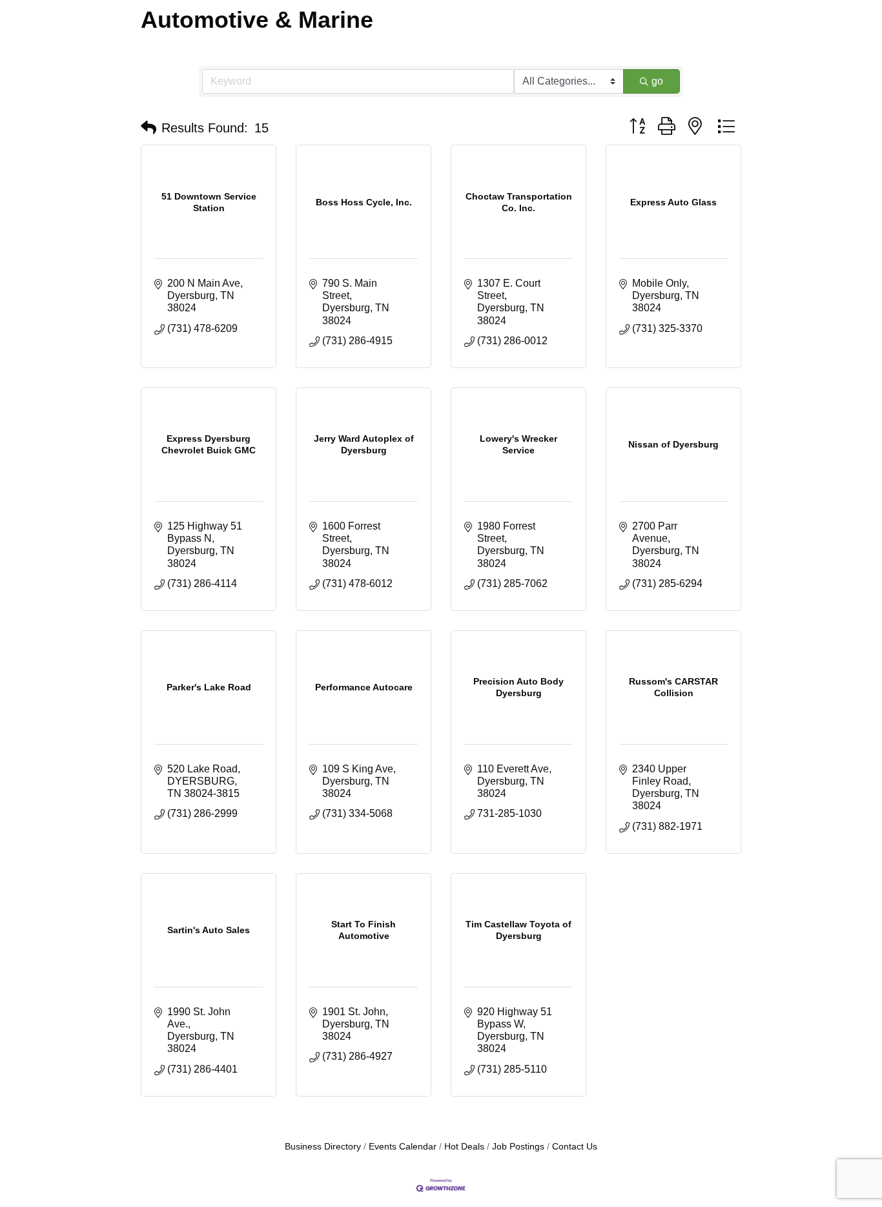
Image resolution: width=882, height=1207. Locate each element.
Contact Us (574, 1146)
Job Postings (518, 1146)
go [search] (657, 81)
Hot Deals (464, 1146)
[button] (148, 127)
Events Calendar (402, 1146)
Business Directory (323, 1146)
